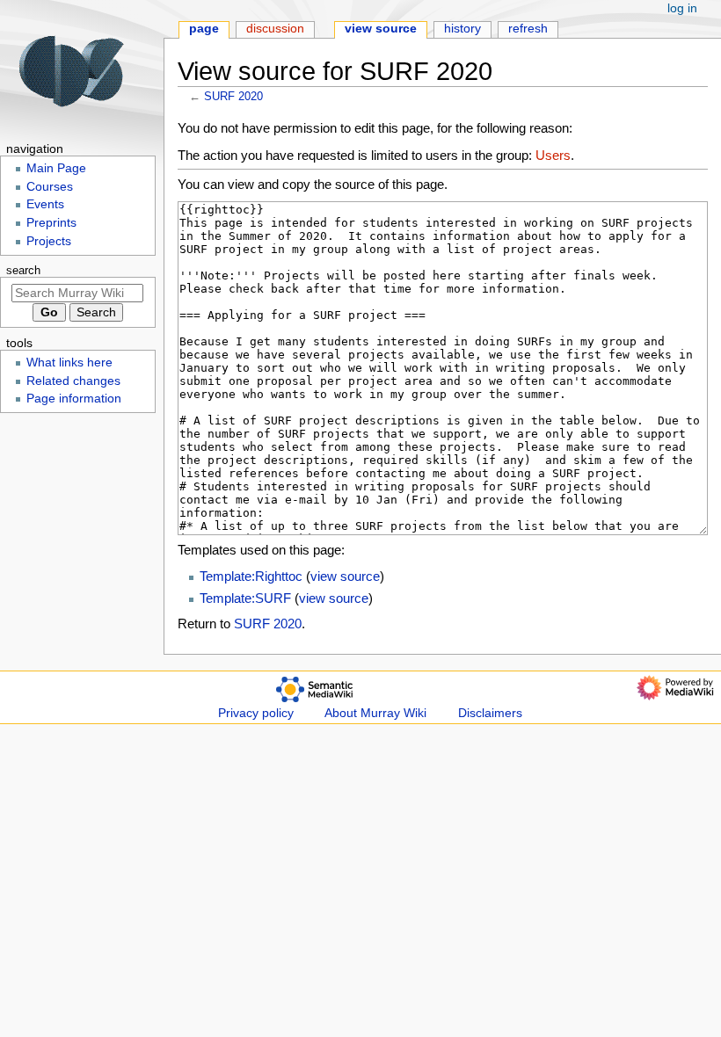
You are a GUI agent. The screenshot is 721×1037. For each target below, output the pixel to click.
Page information (73, 398)
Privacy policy (256, 713)
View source (381, 28)
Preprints (51, 222)
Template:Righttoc (251, 576)
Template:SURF (245, 598)
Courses (49, 186)
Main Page (56, 168)
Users (553, 155)
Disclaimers (490, 713)
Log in (682, 8)
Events (45, 204)
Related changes (73, 381)
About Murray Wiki (375, 713)
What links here (69, 362)
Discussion (275, 28)
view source (345, 576)
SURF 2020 (233, 96)
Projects (48, 241)
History (462, 28)
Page (204, 28)
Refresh (528, 28)
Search (23, 271)
